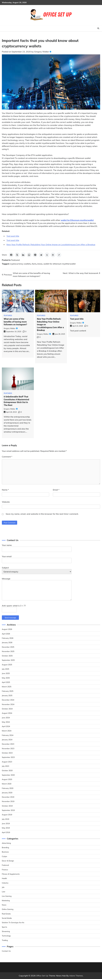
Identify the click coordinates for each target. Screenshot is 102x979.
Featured (15, 260)
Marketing (6, 900)
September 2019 (8, 810)
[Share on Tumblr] (47, 254)
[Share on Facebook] (11, 254)
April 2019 (6, 832)
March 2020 (6, 784)
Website (6, 502)
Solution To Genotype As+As (13, 922)
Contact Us (6, 951)
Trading (5, 940)
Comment (7, 456)
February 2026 (7, 638)
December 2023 (8, 744)
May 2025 (6, 678)
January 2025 (7, 695)
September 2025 (8, 660)
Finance (5, 869)
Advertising (6, 843)
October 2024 (7, 709)
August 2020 (7, 779)
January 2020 (7, 793)
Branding (5, 847)
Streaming (6, 931)
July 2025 (5, 669)
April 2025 (6, 682)
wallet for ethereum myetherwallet (59, 263)
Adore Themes (76, 975)
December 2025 (8, 647)
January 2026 (7, 642)
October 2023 (7, 753)
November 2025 (8, 651)
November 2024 (8, 704)
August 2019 (7, 815)
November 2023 (8, 748)
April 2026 (6, 634)
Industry (5, 883)
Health (4, 878)
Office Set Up (42, 975)
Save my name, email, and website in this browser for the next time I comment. (42, 514)
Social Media (7, 918)
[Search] (98, 28)
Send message (10, 617)
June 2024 (6, 717)
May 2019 (6, 828)
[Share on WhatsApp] (29, 254)
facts (34, 263)
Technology (6, 936)
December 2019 (8, 797)
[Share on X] (17, 254)
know (39, 263)
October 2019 (7, 806)
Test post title (12, 236)
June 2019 (6, 823)
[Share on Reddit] (41, 254)
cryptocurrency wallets (20, 263)
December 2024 (8, 700)
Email (56, 489)
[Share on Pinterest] (35, 254)
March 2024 (6, 731)
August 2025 (7, 665)
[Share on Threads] (53, 254)
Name (5, 489)
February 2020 (7, 788)
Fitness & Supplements (11, 874)
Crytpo (4, 856)
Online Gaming (7, 909)
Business (5, 852)
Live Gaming (6, 896)
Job (3, 887)
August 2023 (7, 762)
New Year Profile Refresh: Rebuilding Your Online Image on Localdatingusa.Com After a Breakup (50, 244)
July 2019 (5, 819)
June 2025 (6, 673)
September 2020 (8, 775)
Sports (4, 927)
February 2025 (7, 691)
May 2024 (6, 722)
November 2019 (8, 801)
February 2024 (7, 735)
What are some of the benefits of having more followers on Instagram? (15, 322)
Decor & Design (8, 861)
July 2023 (5, 766)
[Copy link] (59, 254)
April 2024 (6, 726)
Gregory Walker (41, 51)
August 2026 (7, 629)
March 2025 (6, 687)
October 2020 (7, 770)
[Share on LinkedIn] (23, 254)
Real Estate (6, 914)
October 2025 (7, 656)
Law (3, 891)
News (4, 905)
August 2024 (7, 713)
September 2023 (8, 757)
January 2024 (7, 739)
